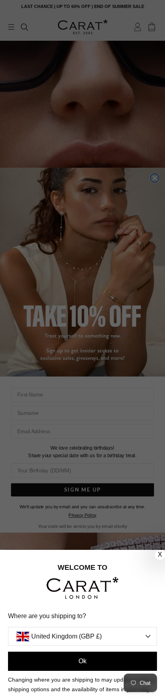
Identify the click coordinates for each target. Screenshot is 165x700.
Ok (82, 661)
